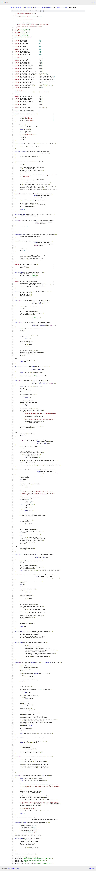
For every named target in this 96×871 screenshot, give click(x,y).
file (42, 11)
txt (90, 868)
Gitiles (9, 868)
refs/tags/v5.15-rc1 (48, 7)
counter (65, 7)
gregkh (30, 7)
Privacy (13, 868)
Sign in (92, 2)
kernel (22, 7)
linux (12, 7)
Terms (17, 868)
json (93, 868)
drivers (59, 7)
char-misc (37, 7)
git (26, 7)
